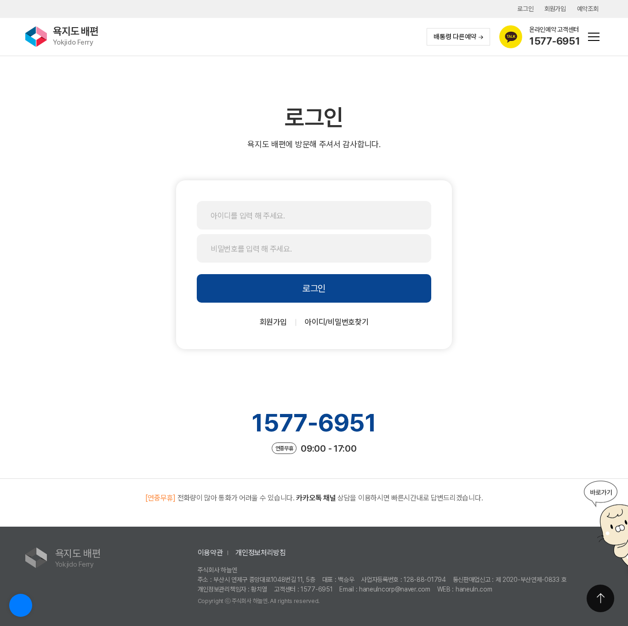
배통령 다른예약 (455, 37)
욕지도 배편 (75, 36)
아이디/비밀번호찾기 (336, 322)
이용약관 (210, 552)
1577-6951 (313, 422)
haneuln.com (474, 589)
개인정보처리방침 (260, 552)
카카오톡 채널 (316, 498)
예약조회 (588, 8)
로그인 (525, 8)
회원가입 (555, 8)
